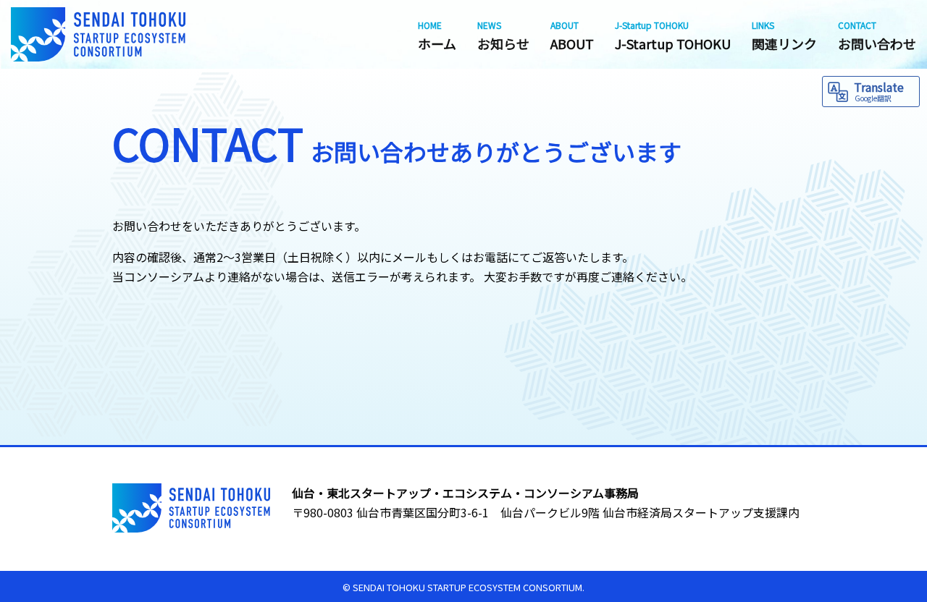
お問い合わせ (877, 36)
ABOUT (572, 36)
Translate (879, 90)
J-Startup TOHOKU (673, 36)
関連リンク (784, 36)
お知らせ (503, 36)
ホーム (437, 36)
